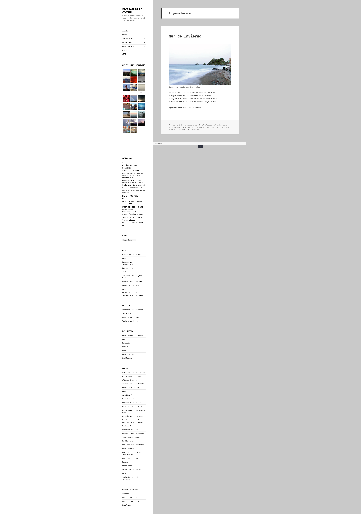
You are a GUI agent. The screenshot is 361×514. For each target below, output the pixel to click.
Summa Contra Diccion (131, 469)
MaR (128, 192)
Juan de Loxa (126, 190)
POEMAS (125, 35)
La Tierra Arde (128, 441)
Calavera (140, 173)
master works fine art (132, 282)
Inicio (125, 31)
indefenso (126, 313)
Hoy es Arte (127, 268)
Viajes (125, 220)
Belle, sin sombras (130, 388)
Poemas (131, 204)
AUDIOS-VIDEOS (128, 46)
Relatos (140, 214)
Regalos (132, 214)
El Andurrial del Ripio (132, 406)
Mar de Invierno (185, 36)
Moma (124, 289)
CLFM (124, 339)
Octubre (124, 204)
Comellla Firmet (129, 395)
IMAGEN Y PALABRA (129, 39)
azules (194, 127)
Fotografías (129, 185)
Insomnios (133, 188)
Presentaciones (128, 212)
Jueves (133, 190)
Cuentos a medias (129, 178)
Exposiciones (126, 182)
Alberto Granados (129, 380)
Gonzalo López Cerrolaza (133, 433)
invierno (213, 127)
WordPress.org (128, 505)
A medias (126, 171)
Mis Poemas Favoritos (130, 199)
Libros (142, 190)
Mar (218, 127)
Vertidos (138, 217)
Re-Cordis (125, 214)
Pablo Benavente (129, 448)
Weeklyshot (127, 358)
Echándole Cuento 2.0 (131, 403)
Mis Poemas (130, 195)
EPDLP (124, 258)
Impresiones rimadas (131, 437)
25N (123, 162)
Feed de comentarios (131, 501)
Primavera (138, 212)
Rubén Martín (128, 466)
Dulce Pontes (126, 180)
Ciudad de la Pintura (131, 254)
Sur (130, 217)
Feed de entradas (129, 497)
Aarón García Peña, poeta (133, 372)
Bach (135, 173)
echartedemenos (203, 127)
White (124, 473)
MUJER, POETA (128, 42)
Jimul (140, 188)
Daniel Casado (128, 399)
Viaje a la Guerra (130, 321)
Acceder (125, 494)
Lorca (124, 192)
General (141, 185)
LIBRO (124, 50)
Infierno (125, 188)
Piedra (125, 462)
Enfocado (126, 343)
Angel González (127, 173)
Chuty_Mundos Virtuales (132, 335)
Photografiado (128, 354)
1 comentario (194, 129)
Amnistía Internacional (132, 310)
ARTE (124, 54)
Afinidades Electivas (131, 376)
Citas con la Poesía (134, 175)
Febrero (135, 182)
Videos (132, 220)
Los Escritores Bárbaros (133, 445)
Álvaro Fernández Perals (133, 384)
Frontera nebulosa (130, 430)
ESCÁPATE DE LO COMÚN (132, 11)
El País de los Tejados (132, 416)
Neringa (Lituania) (135, 201)
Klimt (137, 190)
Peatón (125, 350)
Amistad (135, 171)
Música (125, 201)
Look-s (125, 347)
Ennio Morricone (136, 180)
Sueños (125, 217)
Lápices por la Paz (130, 317)
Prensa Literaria (128, 209)
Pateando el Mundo (130, 458)
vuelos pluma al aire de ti (178, 129)
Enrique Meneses (129, 426)
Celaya (124, 175)
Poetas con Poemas (133, 207)
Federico (141, 182)
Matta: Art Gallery (130, 285)
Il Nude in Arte (129, 272)
